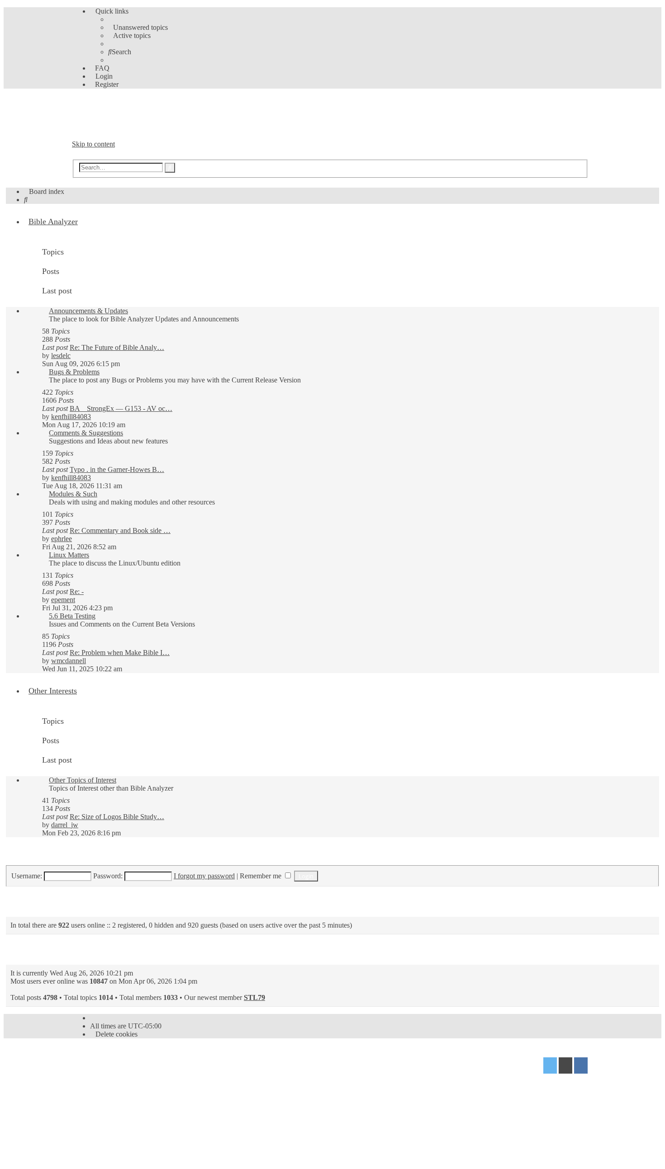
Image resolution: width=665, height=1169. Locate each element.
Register (60, 854)
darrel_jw (64, 825)
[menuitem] (138, 27)
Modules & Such (73, 494)
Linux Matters (69, 555)
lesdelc (61, 355)
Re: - (77, 591)
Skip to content (93, 144)
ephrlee (61, 538)
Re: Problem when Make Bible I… (120, 652)
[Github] (565, 1066)
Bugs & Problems (74, 372)
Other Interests (52, 690)
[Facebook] (581, 1066)
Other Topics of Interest (82, 780)
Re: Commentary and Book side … (120, 530)
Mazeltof (142, 1080)
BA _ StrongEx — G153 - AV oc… (121, 408)
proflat (102, 1080)
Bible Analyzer (53, 221)
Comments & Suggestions (86, 433)
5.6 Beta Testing (72, 616)
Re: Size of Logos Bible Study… (117, 816)
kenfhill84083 (71, 416)
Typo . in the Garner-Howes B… (117, 469)
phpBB (123, 1062)
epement (63, 599)
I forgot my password (204, 876)
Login (21, 854)
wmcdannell (68, 661)
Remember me (261, 876)
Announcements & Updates (88, 311)
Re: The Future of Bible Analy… (117, 347)
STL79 (254, 997)
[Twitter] (550, 1066)
